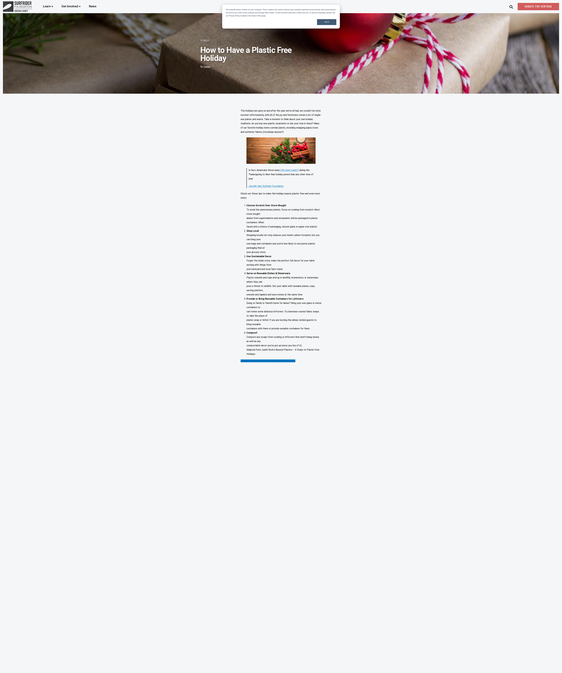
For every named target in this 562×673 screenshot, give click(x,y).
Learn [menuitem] (47, 6)
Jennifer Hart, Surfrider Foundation (266, 186)
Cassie (207, 66)
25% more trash (288, 170)
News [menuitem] (92, 6)
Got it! (326, 22)
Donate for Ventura (538, 6)
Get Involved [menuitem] (70, 6)
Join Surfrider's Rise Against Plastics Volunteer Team (268, 360)
